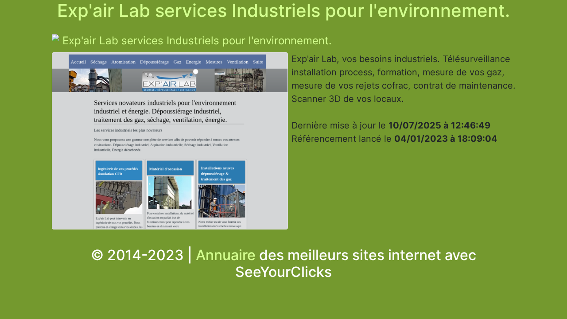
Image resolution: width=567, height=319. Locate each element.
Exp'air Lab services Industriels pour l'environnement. (197, 40)
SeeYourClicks (283, 271)
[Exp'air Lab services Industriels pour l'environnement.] (170, 143)
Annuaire (226, 255)
